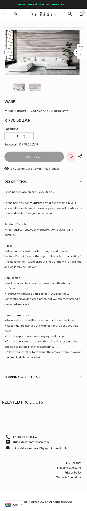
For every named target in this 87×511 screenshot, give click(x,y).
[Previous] (8, 52)
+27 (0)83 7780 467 (25, 437)
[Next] (77, 52)
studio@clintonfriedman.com (31, 442)
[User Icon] (70, 14)
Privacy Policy (73, 472)
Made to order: (15, 110)
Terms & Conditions (69, 477)
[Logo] (43, 13)
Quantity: (11, 128)
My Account (74, 462)
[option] (42, 52)
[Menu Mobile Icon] (4, 13)
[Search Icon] (15, 13)
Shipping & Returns (69, 467)
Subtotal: (11, 144)
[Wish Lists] (70, 157)
